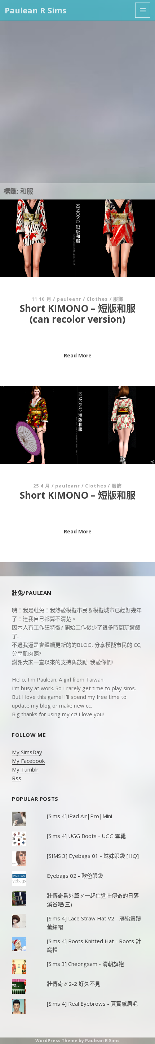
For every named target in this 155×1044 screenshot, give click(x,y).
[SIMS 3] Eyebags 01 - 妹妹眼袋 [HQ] (93, 855)
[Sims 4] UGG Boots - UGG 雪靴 (86, 835)
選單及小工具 (142, 10)
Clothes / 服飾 (105, 299)
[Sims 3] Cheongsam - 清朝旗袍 (85, 963)
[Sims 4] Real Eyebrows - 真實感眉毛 (92, 1003)
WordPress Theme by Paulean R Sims (77, 1040)
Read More (78, 355)
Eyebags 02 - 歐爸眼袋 (75, 875)
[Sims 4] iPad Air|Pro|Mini (79, 816)
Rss (16, 778)
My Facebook (28, 760)
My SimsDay (27, 752)
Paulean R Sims (35, 10)
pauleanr (69, 299)
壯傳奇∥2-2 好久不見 (73, 983)
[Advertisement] (77, 102)
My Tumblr (25, 769)
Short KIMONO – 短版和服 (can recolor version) (78, 314)
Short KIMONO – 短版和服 (78, 495)
